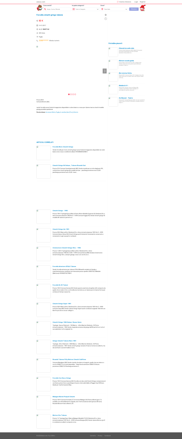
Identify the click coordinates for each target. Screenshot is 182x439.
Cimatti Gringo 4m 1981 (61, 229)
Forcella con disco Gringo (62, 378)
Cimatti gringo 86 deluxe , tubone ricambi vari (69, 165)
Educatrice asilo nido (126, 48)
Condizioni (107, 435)
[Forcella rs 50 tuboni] (43, 291)
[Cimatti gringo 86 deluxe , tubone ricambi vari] (43, 171)
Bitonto (76, 112)
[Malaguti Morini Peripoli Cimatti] (43, 402)
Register (143, 2)
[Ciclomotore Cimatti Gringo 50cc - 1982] (43, 254)
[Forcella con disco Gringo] (43, 384)
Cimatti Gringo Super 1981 (62, 303)
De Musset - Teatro (126, 98)
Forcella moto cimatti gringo (63, 147)
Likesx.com (40, 2)
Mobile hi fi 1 (123, 85)
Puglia (58, 112)
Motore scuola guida (126, 61)
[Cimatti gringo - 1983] (43, 216)
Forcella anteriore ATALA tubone (64, 266)
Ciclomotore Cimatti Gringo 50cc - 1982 (67, 248)
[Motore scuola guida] (113, 64)
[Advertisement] (88, 30)
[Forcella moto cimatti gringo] (43, 153)
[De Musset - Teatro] (113, 102)
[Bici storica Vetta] (113, 77)
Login (136, 2)
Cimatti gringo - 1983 (60, 210)
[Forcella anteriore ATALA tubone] (43, 272)
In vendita (63, 112)
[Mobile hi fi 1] (113, 89)
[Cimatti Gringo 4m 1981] (43, 235)
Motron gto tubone (60, 415)
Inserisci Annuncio (125, 2)
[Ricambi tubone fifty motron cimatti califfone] (43, 365)
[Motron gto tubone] (43, 421)
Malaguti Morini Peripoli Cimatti (64, 397)
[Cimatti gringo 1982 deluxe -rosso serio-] (43, 328)
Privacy (100, 435)
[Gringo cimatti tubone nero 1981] (43, 347)
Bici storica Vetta (125, 73)
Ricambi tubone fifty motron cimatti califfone (69, 359)
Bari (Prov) (70, 112)
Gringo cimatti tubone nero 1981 (64, 341)
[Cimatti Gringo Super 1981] (43, 309)
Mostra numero (54, 40)
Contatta (93, 435)
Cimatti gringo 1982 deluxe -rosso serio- (67, 322)
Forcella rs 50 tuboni (60, 285)
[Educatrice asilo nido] (113, 52)
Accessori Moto (50, 112)
